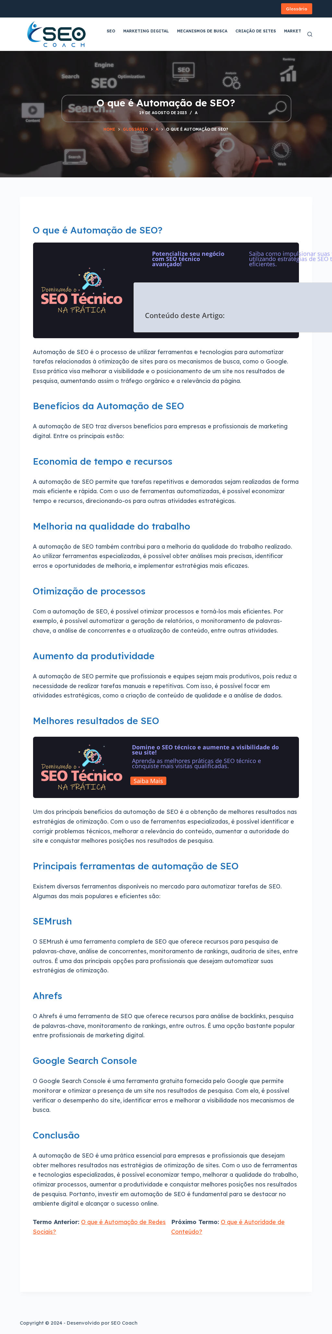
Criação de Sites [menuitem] (255, 31)
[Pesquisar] (309, 34)
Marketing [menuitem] (297, 31)
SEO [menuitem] (111, 31)
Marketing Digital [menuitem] (146, 31)
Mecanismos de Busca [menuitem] (202, 31)
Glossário (296, 8)
